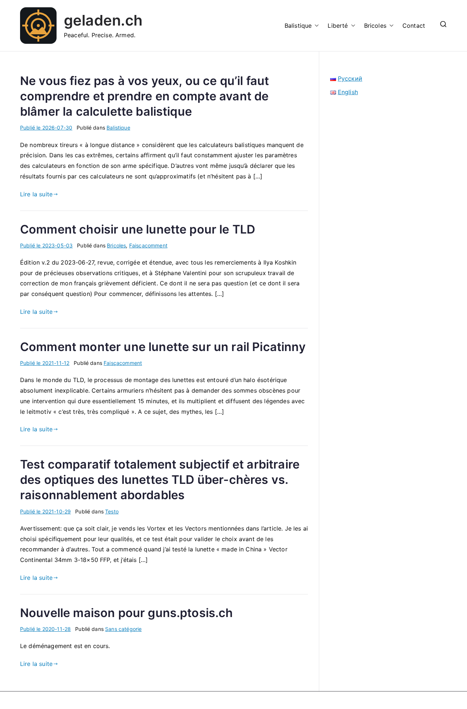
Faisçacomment (148, 245)
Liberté (338, 25)
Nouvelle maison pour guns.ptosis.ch (126, 613)
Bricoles (375, 25)
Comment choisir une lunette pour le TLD (137, 229)
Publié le (46, 127)
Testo (112, 511)
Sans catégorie (123, 629)
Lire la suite (36, 194)
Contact (413, 25)
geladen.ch (103, 20)
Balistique (298, 25)
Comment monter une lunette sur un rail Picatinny (163, 347)
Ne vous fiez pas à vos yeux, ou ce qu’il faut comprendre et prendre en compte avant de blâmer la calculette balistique (144, 96)
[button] (315, 25)
